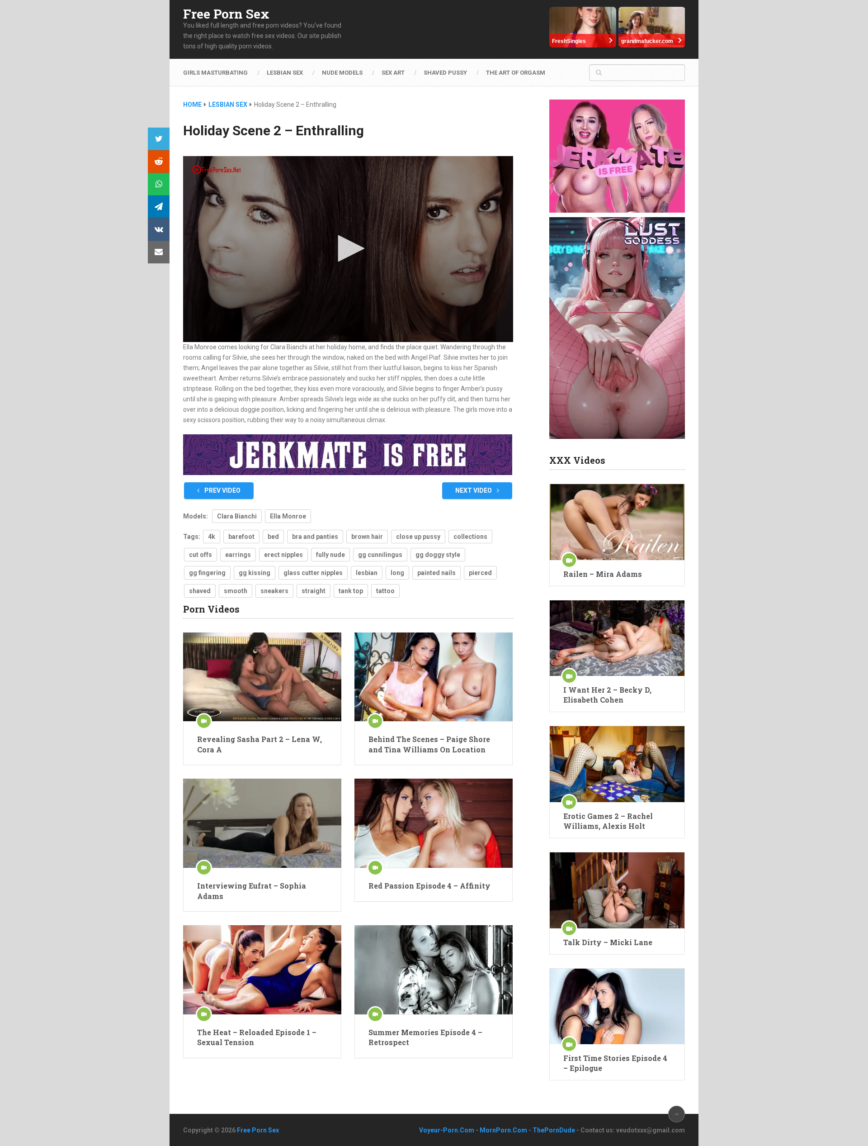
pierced (480, 572)
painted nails (436, 572)
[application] (348, 249)
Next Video (474, 490)
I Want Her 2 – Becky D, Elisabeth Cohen (607, 694)
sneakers (274, 590)
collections (470, 536)
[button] (348, 248)
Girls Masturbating (215, 72)
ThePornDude (554, 1130)
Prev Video (222, 490)
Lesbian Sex (285, 72)
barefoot (241, 536)
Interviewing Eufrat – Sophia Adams (251, 890)
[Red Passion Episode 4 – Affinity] (433, 823)
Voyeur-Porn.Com (446, 1130)
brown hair (367, 536)
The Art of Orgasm (515, 72)
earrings (238, 554)
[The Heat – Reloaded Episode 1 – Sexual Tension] (262, 969)
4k (211, 536)
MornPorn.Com (503, 1130)
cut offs (200, 554)
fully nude (330, 554)
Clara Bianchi (237, 516)
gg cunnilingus (380, 554)
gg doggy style (437, 554)
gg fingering (207, 572)
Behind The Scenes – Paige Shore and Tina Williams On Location (429, 744)
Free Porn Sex (226, 14)
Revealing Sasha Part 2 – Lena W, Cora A (259, 744)
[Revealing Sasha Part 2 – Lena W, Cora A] (262, 677)
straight (314, 590)
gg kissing (254, 572)
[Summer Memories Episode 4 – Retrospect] (433, 969)
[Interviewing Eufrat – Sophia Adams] (262, 823)
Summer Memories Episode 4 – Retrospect (425, 1037)
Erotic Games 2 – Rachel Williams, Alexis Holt (608, 821)
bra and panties (315, 536)
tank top (351, 590)
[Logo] (217, 169)
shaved (200, 590)
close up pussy (418, 536)
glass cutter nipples (313, 572)
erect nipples (283, 554)
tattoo (385, 590)
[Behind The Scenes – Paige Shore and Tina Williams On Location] (433, 677)
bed (273, 536)
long (397, 572)
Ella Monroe (288, 516)
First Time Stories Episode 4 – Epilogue (615, 1063)
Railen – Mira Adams (602, 574)
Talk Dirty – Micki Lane (607, 942)
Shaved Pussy (445, 72)
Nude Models (342, 72)
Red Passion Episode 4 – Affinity (429, 885)
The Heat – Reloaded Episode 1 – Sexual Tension (256, 1037)
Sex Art (393, 72)
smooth (235, 590)
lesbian (366, 572)
